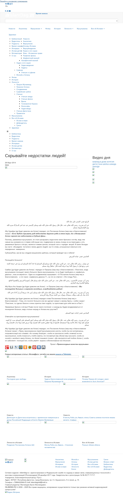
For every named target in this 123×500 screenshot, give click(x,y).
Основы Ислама (29, 46)
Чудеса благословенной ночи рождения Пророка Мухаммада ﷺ (60, 380)
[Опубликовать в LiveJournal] (16, 347)
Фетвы (47, 28)
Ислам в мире (22, 120)
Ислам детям (17, 51)
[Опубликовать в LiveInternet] (11, 347)
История (57, 28)
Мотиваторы (16, 53)
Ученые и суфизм (28, 72)
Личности (68, 28)
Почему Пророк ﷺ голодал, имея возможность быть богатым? (95, 380)
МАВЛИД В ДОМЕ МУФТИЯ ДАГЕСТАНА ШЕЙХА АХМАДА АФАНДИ (104, 164)
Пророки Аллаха (22, 87)
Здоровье (12, 34)
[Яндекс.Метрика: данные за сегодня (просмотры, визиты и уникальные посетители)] (12, 492)
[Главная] (20, 15)
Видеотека (16, 41)
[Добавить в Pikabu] (30, 347)
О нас (14, 55)
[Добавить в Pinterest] (34, 347)
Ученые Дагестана (23, 111)
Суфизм (19, 70)
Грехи (18, 125)
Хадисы (24, 67)
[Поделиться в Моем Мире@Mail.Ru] (21, 347)
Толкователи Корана (29, 103)
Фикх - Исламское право (32, 53)
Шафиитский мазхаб (31, 58)
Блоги (73, 469)
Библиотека (16, 39)
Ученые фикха (27, 99)
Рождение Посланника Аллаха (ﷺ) (20, 445)
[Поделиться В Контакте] (39, 347)
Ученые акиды (27, 96)
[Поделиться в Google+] (7, 347)
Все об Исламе (97, 28)
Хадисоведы (26, 108)
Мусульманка (82, 28)
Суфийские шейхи (23, 91)
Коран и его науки (30, 51)
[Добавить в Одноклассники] (25, 347)
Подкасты (15, 43)
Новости (12, 28)
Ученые (19, 94)
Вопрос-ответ (109, 462)
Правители (20, 113)
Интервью (15, 48)
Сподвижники (21, 89)
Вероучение (36, 28)
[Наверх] (43, 347)
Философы (25, 106)
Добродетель (21, 123)
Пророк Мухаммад (23, 84)
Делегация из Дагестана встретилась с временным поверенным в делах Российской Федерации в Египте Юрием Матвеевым (33, 418)
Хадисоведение (27, 65)
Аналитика (23, 28)
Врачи (23, 101)
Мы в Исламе (93, 464)
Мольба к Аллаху (23, 75)
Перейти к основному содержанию (13, 1)
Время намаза (42, 13)
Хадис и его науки (23, 63)
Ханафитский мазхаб (29, 60)
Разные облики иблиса (91, 445)
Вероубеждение (29, 48)
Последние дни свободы (16, 379)
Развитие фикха (29, 55)
